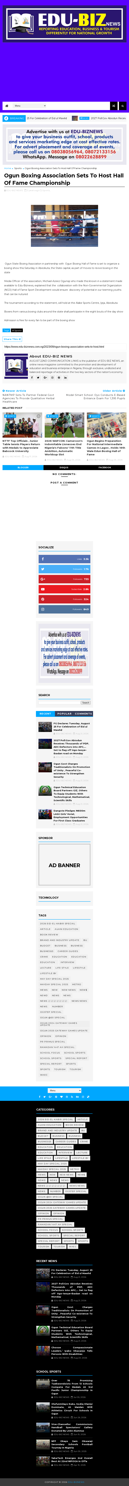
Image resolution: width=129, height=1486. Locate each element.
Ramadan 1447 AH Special (57, 1047)
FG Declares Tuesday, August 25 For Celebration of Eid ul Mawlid (72, 726)
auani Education (66, 929)
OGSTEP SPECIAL (51, 1012)
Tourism (60, 1069)
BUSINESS (77, 945)
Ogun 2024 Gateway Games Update (58, 1024)
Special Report (76, 1058)
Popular (64, 713)
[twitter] (45, 1097)
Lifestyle (79, 967)
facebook (105, 467)
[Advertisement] (64, 71)
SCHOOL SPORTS (50, 1058)
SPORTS (45, 1069)
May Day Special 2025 (54, 979)
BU (85, 940)
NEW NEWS (69, 990)
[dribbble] (67, 1097)
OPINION (60, 1036)
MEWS (44, 990)
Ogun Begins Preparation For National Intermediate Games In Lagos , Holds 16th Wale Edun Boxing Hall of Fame (106, 447)
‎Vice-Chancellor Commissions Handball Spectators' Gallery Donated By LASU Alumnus (72, 1427)
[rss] (72, 1097)
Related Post (13, 407)
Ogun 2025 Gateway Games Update (64, 1030)
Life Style (62, 967)
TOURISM (75, 1069)
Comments (83, 713)
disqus (64, 467)
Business (61, 945)
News (68, 118)
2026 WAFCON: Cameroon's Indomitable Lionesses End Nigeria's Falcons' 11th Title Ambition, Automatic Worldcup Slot (64, 447)
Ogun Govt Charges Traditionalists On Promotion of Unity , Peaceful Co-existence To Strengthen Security (72, 770)
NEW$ (83, 990)
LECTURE (46, 967)
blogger (23, 467)
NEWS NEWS (79, 1001)
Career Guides (68, 951)
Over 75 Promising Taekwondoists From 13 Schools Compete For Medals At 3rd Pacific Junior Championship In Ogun (72, 1387)
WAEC (44, 1075)
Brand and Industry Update (59, 940)
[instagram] (83, 1097)
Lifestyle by (48, 973)
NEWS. (44, 1006)
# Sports (17, 330)
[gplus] (50, 1097)
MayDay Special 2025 (54, 984)
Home (7, 168)
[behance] (77, 1097)
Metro (76, 984)
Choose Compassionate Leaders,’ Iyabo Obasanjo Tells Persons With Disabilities (72, 1350)
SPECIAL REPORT (51, 1063)
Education (59, 956)
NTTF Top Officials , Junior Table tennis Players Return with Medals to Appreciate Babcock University (21, 446)
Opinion (45, 1036)
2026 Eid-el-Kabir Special (57, 923)
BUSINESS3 (47, 951)
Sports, (46, 190)
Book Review (49, 934)
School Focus (50, 1052)
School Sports (74, 1052)
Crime (44, 956)
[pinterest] (56, 1097)
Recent (45, 713)
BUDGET (45, 945)
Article (45, 929)
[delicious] (88, 1097)
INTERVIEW (67, 962)
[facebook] (39, 1097)
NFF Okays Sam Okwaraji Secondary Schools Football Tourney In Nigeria (72, 1444)
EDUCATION (78, 956)
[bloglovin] (61, 1097)
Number (57, 1006)
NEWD (44, 995)
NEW (55, 990)
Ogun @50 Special (52, 1017)
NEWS (67, 995)
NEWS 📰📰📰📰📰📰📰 (54, 1001)
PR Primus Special (52, 1041)
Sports (18, 168)
